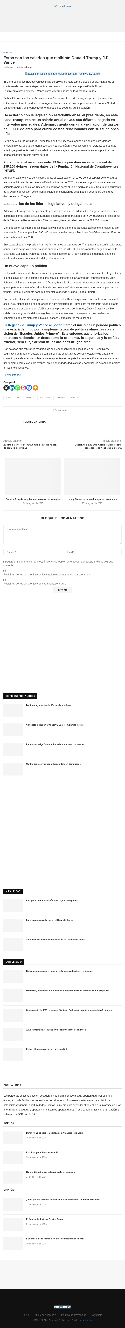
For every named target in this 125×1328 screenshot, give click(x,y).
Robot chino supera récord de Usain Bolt (46, 1049)
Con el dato (14, 962)
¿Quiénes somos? (45, 1315)
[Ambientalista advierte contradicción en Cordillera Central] (13, 944)
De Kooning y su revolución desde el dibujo (48, 705)
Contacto (97, 1315)
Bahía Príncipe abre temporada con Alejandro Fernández (54, 1133)
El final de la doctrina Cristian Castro (44, 1219)
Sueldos (75, 398)
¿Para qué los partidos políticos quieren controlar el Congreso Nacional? (63, 1199)
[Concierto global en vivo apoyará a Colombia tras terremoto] (13, 729)
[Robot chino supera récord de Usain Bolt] (13, 1054)
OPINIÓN (8, 1190)
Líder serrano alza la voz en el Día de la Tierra (49, 920)
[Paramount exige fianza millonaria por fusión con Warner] (13, 749)
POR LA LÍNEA (12, 1085)
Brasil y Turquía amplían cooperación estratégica (33, 499)
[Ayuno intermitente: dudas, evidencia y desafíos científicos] (13, 1034)
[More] (35, 388)
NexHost (88, 1320)
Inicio (26, 1315)
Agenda (8, 1123)
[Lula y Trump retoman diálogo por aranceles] (92, 476)
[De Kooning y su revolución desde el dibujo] (13, 710)
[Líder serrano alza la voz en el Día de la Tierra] (13, 925)
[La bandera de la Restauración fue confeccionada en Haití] (13, 1243)
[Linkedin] (12, 388)
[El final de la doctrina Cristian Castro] (13, 1224)
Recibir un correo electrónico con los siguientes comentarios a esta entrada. (47, 574)
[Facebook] (29, 388)
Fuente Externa (24, 67)
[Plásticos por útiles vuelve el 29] (13, 1157)
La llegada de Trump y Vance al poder (32, 325)
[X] (6, 388)
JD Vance (29, 398)
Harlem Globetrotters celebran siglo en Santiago (50, 1172)
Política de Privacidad (73, 1315)
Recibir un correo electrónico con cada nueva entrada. (34, 583)
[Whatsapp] (18, 388)
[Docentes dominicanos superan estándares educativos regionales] (13, 976)
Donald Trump (13, 398)
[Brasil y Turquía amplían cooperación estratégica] (33, 476)
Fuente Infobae (12, 375)
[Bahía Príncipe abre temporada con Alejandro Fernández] (13, 1137)
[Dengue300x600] (62, 785)
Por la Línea (45, 398)
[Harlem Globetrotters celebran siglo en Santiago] (13, 1177)
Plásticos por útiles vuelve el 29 (42, 1152)
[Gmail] (23, 388)
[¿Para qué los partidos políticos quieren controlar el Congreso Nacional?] (13, 1204)
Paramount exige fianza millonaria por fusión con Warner (55, 744)
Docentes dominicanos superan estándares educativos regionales (59, 971)
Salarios (61, 398)
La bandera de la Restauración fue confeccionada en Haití (55, 1239)
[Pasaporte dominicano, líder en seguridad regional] (13, 905)
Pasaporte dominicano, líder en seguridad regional (52, 900)
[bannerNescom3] (62, 14)
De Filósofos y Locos (20, 696)
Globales (7, 52)
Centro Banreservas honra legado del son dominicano (53, 764)
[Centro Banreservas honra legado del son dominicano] (13, 769)
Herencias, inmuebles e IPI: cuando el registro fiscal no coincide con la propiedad (67, 990)
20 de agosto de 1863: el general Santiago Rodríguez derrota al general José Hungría (69, 1010)
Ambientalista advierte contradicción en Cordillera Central (55, 939)
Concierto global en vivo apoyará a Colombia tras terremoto (56, 725)
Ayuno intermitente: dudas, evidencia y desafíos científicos (56, 1030)
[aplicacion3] (62, 604)
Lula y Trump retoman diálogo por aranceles (92, 499)
